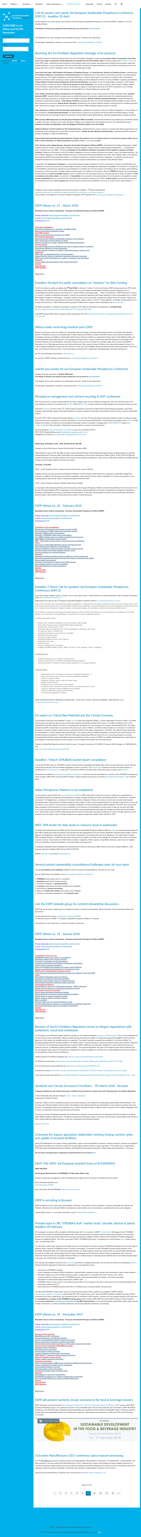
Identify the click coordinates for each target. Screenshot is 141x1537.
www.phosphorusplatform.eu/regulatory (109, 195)
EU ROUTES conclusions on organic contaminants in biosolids (59, 1376)
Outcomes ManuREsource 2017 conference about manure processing (79, 1455)
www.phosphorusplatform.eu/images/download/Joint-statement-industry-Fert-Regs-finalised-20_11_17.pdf (98, 1075)
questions (133, 1263)
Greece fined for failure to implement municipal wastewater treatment (61, 256)
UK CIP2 (130, 420)
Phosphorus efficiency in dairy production (51, 248)
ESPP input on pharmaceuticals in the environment (54, 254)
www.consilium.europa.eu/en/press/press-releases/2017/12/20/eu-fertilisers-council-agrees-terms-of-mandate (89, 1070)
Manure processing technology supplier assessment (55, 1342)
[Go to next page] (118, 1493)
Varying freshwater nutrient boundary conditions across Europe (59, 548)
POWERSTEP (117, 423)
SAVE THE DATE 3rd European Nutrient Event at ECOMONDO (75, 1163)
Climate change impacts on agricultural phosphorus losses (57, 988)
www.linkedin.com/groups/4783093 (69, 916)
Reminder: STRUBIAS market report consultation (53, 535)
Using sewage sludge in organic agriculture (51, 564)
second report (97, 767)
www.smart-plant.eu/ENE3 (44, 1185)
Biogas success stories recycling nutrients (51, 998)
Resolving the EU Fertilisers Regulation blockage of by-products (75, 53)
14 (113, 1493)
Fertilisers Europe (127, 61)
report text (70, 1263)
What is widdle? (41, 1000)
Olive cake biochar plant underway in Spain (51, 241)
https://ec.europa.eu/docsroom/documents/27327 (52, 749)
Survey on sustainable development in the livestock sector (57, 969)
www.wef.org (45, 854)
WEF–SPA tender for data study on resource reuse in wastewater (76, 825)
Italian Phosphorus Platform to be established (52, 546)
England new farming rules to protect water (51, 1371)
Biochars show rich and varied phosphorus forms (53, 1002)
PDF (48, 221)
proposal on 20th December (107, 1035)
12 (100, 1493)
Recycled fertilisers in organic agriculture (50, 566)
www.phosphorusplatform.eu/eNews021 (56, 218)
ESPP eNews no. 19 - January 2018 (57, 934)
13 (107, 1493)
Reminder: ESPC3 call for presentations (50, 533)
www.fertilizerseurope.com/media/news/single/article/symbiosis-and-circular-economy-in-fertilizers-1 (69, 192)
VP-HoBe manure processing (46, 1349)
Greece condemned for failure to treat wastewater (53, 1365)
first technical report (54, 770)
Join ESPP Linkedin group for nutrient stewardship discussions (59, 537)
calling (114, 830)
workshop (46, 409)
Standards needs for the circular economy (51, 959)
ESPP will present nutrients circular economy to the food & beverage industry (84, 1400)
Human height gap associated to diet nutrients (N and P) (56, 262)
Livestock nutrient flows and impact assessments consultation (59, 963)
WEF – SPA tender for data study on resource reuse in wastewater (59, 541)
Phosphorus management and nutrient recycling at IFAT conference (77, 396)
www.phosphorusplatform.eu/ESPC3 (89, 42)
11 (94, 1493)
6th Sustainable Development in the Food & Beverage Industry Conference (88, 1405)
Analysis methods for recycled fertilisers (50, 552)
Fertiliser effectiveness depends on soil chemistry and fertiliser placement (63, 1004)
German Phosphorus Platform (71, 795)
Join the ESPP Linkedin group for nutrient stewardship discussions (77, 904)
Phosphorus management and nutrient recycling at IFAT (56, 529)
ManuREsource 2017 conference (47, 1336)
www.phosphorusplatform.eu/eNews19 (79, 874)
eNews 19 (124, 770)
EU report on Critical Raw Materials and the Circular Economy (58, 545)
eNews (23, 61)
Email (74, 1096)
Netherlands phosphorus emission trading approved (55, 982)
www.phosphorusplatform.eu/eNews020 (56, 518)
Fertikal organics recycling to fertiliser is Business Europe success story (62, 250)
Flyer (68, 1096)
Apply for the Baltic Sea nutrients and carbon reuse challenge (58, 967)
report (73, 720)
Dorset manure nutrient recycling (47, 1351)
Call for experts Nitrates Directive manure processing (55, 1340)
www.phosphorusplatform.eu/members (84, 358)
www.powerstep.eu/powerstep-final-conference (70, 434)
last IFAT (70, 404)
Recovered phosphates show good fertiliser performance (56, 1006)
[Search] (115, 4)
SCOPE (14, 61)
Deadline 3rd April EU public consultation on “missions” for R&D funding (81, 283)
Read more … (40, 274)
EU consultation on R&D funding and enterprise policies (56, 531)
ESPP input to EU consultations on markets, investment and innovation (62, 258)
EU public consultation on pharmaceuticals (51, 961)
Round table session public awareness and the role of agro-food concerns (63, 1344)
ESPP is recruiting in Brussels (53, 1200)
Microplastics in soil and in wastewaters (50, 1374)
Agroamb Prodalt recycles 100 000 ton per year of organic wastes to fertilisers (64, 246)
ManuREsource (47, 1461)
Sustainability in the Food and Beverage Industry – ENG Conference (60, 986)
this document (94, 28)
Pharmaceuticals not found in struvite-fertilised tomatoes (56, 994)
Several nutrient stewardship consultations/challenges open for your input (82, 864)
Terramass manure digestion (46, 1347)
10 (88, 1493)
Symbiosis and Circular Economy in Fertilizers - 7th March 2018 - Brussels (81, 1086)
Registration (81, 1096)
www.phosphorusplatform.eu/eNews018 (56, 1327)
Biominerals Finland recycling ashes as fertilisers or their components (61, 556)
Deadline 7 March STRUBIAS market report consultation (70, 759)
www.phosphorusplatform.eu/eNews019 (56, 947)
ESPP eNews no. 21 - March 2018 (56, 205)
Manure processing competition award (49, 231)
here (93, 1153)
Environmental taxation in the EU (47, 1367)
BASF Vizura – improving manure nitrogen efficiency (55, 1355)
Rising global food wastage (45, 560)
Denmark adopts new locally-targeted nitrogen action (55, 550)
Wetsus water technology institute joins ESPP (52, 235)
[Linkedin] (122, 4)
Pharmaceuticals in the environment (48, 1369)
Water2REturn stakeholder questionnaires (51, 539)
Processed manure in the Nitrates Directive (51, 1338)
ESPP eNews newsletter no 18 (95, 1473)
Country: (6, 45)
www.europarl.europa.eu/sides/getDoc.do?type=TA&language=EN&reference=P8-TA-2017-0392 (89, 1061)
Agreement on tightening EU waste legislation (52, 979)
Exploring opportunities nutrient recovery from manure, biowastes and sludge (64, 558)
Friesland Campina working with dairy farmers (52, 1353)
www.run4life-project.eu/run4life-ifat (61, 430)
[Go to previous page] (55, 1493)
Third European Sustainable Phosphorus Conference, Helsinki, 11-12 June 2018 (65, 973)
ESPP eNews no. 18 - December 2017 (59, 1314)
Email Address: (8, 36)
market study (105, 1232)
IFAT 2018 (83, 404)
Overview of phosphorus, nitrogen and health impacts (55, 562)
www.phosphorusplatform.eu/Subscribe (64, 215)
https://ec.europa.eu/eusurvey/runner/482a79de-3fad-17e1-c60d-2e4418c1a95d (63, 309)
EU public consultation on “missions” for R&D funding (55, 229)
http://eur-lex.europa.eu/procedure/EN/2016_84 (83, 1066)
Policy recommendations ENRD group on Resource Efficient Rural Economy (63, 1363)
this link (46, 1124)
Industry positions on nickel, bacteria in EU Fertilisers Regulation (59, 242)
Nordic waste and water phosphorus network (52, 992)
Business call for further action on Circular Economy (55, 981)
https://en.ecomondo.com (71, 1189)
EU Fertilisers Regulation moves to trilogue (51, 977)
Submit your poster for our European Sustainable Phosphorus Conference (81, 369)
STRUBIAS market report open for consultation (52, 957)
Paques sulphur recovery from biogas (49, 1359)
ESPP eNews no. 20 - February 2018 (58, 505)
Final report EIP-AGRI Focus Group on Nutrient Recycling (56, 1378)
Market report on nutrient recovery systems (51, 996)
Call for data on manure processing (48, 965)
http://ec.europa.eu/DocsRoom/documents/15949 (86, 1057)
